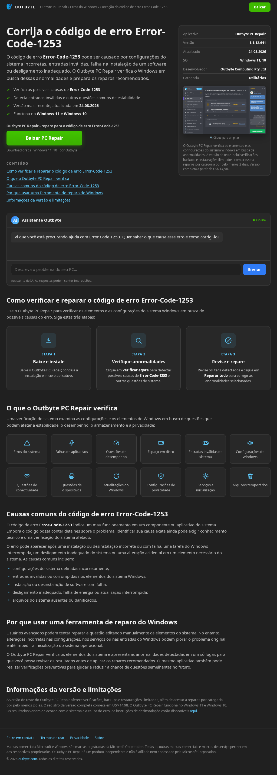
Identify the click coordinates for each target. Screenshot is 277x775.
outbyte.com (27, 759)
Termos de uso (52, 737)
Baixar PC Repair (44, 138)
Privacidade (79, 737)
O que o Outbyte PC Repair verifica (37, 178)
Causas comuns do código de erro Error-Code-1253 (52, 185)
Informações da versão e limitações (38, 200)
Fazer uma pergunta (260, 126)
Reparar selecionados (257, 131)
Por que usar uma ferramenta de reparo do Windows (54, 192)
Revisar (243, 104)
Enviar (254, 269)
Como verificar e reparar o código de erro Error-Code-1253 (59, 171)
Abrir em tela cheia (257, 93)
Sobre (99, 737)
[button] (224, 113)
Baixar (260, 7)
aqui (193, 710)
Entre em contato (20, 737)
